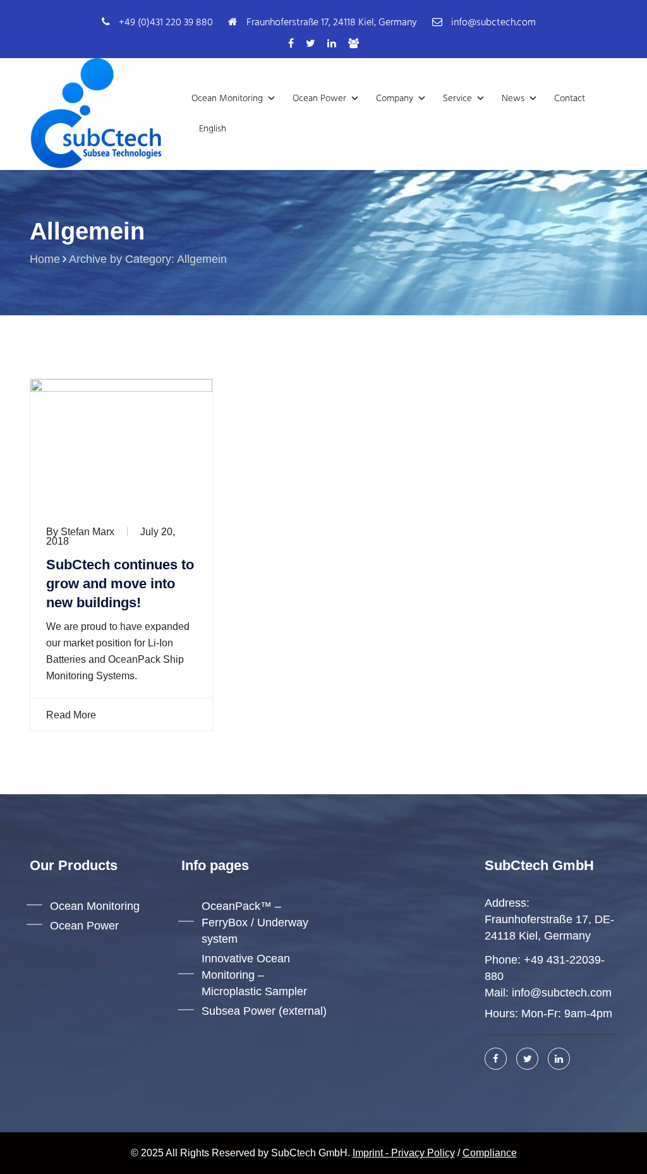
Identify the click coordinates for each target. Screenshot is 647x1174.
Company (394, 98)
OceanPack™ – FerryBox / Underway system (255, 922)
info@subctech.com (493, 23)
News (513, 98)
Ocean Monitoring (227, 98)
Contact (569, 98)
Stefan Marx (87, 531)
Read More (69, 715)
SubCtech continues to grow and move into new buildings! (120, 583)
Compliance (490, 1152)
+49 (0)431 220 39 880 (166, 23)
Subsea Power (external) (264, 1011)
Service (457, 98)
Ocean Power (319, 98)
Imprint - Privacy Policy (404, 1152)
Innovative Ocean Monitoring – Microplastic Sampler (254, 975)
